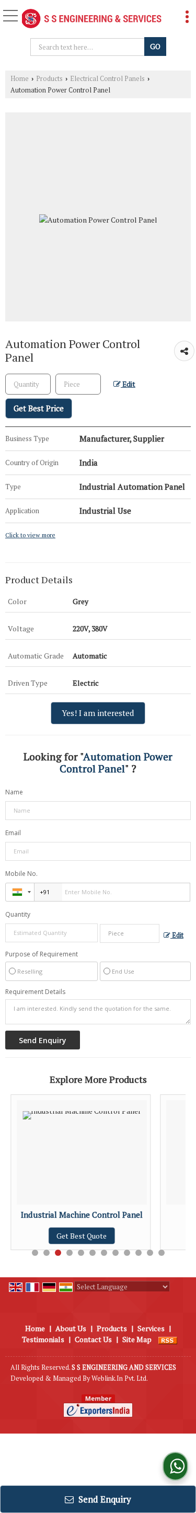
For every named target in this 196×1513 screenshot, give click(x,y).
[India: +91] (19, 892)
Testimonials (43, 1339)
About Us (70, 1328)
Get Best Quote (58, 1236)
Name (14, 792)
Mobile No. (21, 873)
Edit (128, 384)
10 (138, 1253)
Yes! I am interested (98, 713)
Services (151, 1328)
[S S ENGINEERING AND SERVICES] (92, 19)
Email (13, 832)
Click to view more (30, 535)
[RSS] (167, 1339)
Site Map (137, 1339)
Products (49, 78)
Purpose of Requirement (41, 954)
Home (19, 78)
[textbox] (88, 47)
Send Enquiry (103, 1499)
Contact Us (93, 1339)
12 (161, 1253)
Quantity (17, 914)
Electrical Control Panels (107, 78)
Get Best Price (39, 408)
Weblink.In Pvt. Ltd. (119, 1378)
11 (150, 1253)
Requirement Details (35, 992)
